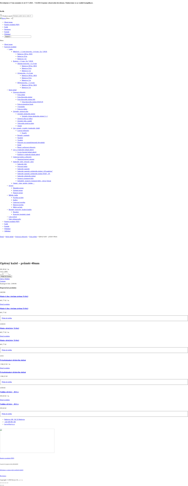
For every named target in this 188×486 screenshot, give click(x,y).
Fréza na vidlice (22, 109)
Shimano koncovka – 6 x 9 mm (27, 63)
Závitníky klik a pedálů (24, 121)
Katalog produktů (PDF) (7, 458)
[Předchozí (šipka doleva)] (1, 485)
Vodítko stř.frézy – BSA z (9, 392)
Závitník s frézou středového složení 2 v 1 (35, 116)
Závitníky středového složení (26, 114)
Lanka (11, 49)
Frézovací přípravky (19, 92)
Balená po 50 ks (22, 56)
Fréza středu (21, 95)
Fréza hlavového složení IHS (26, 99)
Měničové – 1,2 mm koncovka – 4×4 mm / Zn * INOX (30, 51)
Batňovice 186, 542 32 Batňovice (14, 419)
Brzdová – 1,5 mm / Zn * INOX (23, 61)
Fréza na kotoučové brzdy (25, 104)
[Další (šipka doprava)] (3, 485)
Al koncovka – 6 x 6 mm (25, 73)
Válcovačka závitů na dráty (25, 123)
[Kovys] (3, 18)
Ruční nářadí (13, 90)
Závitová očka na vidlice (25, 118)
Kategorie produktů (10, 47)
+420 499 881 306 (10, 422)
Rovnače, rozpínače (23, 135)
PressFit (24, 133)
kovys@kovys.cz (9, 424)
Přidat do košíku (7, 350)
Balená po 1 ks (21, 59)
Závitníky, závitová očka (20, 111)
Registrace (3, 476)
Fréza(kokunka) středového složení (13, 360)
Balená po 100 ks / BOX (24, 54)
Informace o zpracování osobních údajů (11, 470)
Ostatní (19, 126)
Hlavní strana (8, 44)
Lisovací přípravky (23, 130)
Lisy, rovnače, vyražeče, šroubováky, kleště (26, 128)
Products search (7, 16)
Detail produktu (5, 368)
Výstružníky (21, 106)
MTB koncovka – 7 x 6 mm (26, 83)
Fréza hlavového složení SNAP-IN (32, 102)
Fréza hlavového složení (24, 97)
